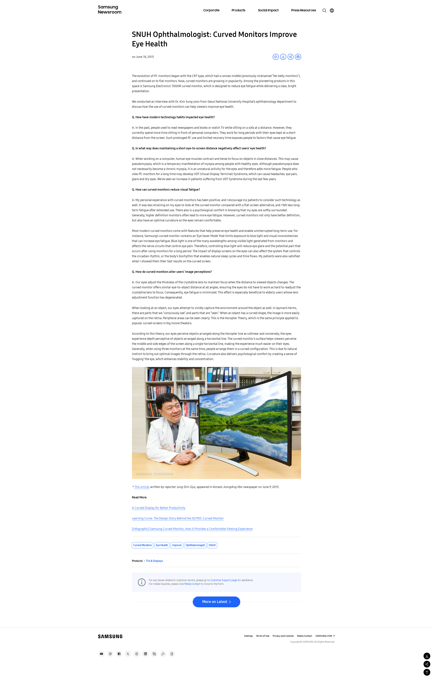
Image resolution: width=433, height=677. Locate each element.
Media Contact (192, 584)
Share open (291, 57)
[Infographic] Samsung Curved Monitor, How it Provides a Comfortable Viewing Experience (192, 529)
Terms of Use (262, 636)
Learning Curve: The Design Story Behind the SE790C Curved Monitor (178, 518)
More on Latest (214, 602)
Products (238, 10)
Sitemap (248, 636)
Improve (177, 545)
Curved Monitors (142, 545)
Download (283, 57)
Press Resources (303, 10)
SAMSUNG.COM (323, 636)
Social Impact (268, 10)
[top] (427, 672)
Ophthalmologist (195, 545)
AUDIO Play (276, 57)
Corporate (211, 10)
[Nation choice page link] (332, 10)
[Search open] (324, 10)
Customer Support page (223, 580)
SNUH (212, 545)
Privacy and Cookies (283, 636)
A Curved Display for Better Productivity (158, 508)
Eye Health (162, 545)
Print (298, 57)
